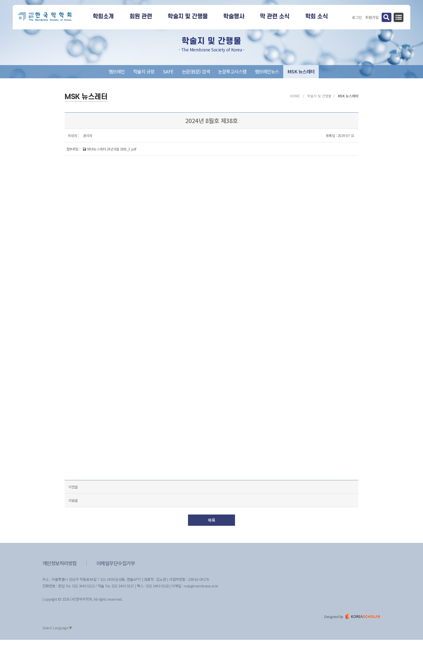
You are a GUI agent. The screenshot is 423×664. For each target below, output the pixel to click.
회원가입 (371, 17)
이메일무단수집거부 (115, 563)
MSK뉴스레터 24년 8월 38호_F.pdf (111, 149)
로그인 (357, 17)
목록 (211, 520)
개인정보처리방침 (59, 563)
